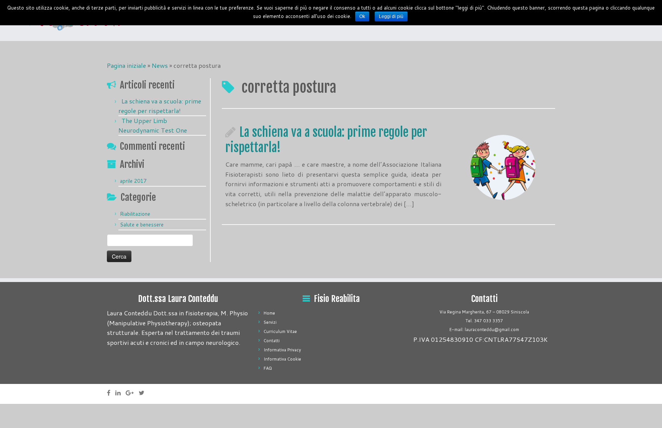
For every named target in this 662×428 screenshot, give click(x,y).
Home (269, 313)
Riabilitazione (135, 213)
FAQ (268, 368)
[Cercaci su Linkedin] (120, 393)
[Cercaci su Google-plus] (132, 393)
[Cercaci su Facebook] (111, 393)
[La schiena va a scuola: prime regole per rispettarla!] (503, 167)
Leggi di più (391, 16)
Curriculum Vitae (280, 331)
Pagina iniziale (126, 65)
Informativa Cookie (282, 359)
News (160, 65)
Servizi (270, 322)
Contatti (272, 341)
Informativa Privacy (282, 350)
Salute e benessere (142, 224)
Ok (362, 16)
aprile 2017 (133, 180)
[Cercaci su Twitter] (144, 393)
